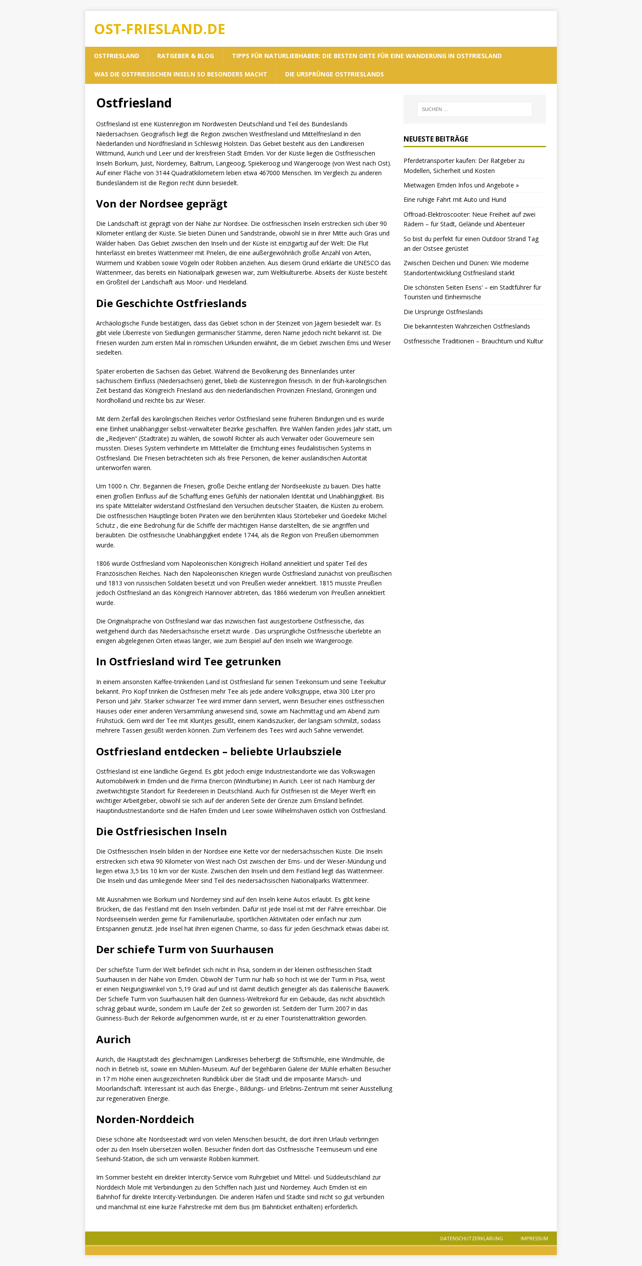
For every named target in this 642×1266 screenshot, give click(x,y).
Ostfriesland (116, 56)
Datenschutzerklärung (471, 1238)
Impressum (534, 1238)
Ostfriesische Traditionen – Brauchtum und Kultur (473, 341)
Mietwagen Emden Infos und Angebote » (461, 185)
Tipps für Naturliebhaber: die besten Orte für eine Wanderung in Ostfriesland (367, 56)
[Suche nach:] (475, 109)
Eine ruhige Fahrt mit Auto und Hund (455, 199)
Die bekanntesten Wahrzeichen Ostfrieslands (467, 326)
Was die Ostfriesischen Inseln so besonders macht (180, 74)
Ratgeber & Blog (185, 56)
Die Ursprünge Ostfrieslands (334, 74)
